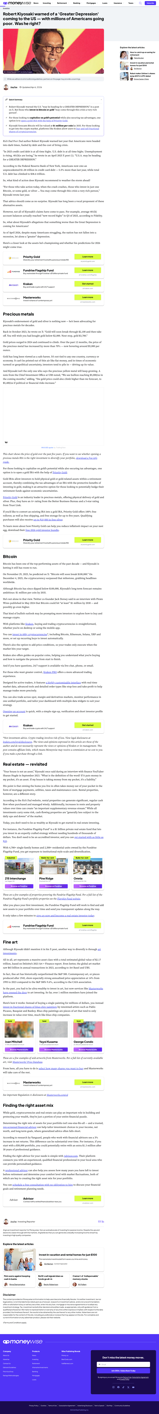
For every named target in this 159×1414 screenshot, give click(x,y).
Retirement (62, 3)
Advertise (6, 1359)
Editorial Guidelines (9, 1367)
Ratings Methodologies (11, 1375)
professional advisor (16, 1170)
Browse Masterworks (19, 1049)
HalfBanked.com (67, 1363)
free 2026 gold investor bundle (42, 530)
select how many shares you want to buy (61, 1068)
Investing (47, 3)
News (36, 3)
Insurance (118, 3)
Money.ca (64, 1355)
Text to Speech (99, 1406)
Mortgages (91, 3)
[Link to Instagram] (113, 1387)
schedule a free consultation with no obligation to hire (42, 1184)
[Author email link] (99, 1221)
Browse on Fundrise (19, 886)
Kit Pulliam (82, 1284)
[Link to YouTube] (133, 1387)
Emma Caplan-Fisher (141, 79)
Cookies (43, 1406)
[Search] (140, 3)
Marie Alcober (139, 58)
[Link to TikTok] (123, 1387)
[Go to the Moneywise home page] (17, 3)
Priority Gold (60, 472)
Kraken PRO (50, 672)
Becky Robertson (51, 1284)
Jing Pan (13, 87)
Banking (76, 3)
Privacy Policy (124, 1379)
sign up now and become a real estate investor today (65, 915)
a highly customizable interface (63, 682)
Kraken (29, 624)
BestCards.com (66, 1359)
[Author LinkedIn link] (103, 1222)
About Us (6, 1355)
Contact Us (7, 1363)
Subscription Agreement (140, 1377)
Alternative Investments (40, 1367)
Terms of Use (127, 1377)
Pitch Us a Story (8, 1371)
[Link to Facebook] (118, 1387)
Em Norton (48, 1264)
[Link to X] (128, 1387)
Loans (104, 3)
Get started (87, 283)
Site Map (109, 1406)
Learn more (87, 256)
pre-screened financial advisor (19, 1127)
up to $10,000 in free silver (47, 519)
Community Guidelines (122, 1406)
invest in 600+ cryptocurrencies (29, 634)
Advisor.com (71, 1156)
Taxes (130, 3)
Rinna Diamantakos (17, 1284)
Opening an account (14, 711)
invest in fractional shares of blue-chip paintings (30, 1007)
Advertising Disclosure (84, 1406)
